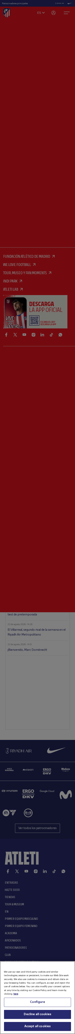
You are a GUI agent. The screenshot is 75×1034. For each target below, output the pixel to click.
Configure (37, 1002)
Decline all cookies (37, 1014)
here (15, 994)
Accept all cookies (37, 1026)
